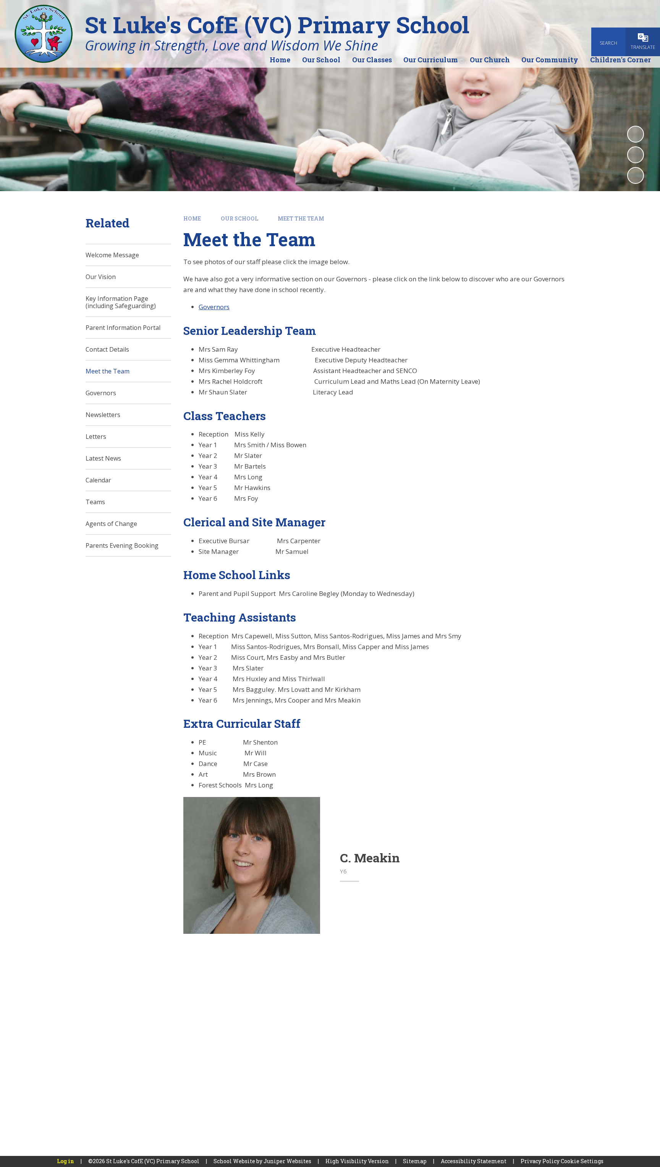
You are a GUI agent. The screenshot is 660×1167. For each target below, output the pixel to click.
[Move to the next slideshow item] (635, 175)
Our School (239, 218)
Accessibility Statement (473, 1161)
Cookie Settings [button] (582, 1161)
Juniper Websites (287, 1161)
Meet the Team (301, 218)
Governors (214, 306)
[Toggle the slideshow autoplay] (635, 134)
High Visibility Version (357, 1161)
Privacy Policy (540, 1161)
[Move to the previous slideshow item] (635, 154)
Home (192, 218)
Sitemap (415, 1161)
